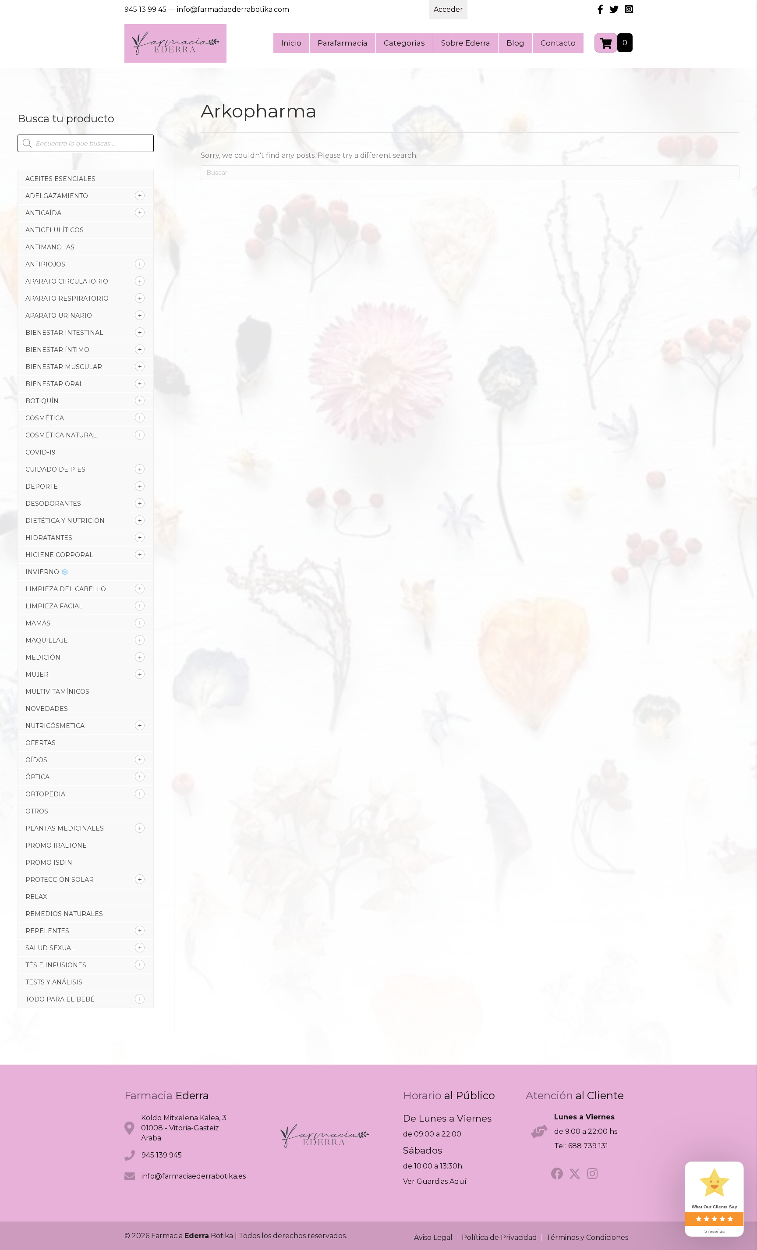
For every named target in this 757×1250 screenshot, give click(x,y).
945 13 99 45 (145, 9)
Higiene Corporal (59, 555)
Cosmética (44, 418)
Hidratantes (48, 538)
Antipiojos (45, 264)
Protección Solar (59, 880)
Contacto (558, 43)
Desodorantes (53, 504)
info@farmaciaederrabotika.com (233, 9)
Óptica (37, 777)
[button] (557, 1173)
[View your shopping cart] (605, 43)
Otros (36, 811)
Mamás (37, 623)
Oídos (36, 760)
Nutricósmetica (55, 726)
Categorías (404, 43)
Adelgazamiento (56, 196)
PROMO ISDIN (48, 862)
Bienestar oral (54, 384)
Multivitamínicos (57, 692)
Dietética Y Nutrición (65, 521)
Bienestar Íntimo (57, 350)
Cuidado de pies (55, 469)
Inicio (291, 43)
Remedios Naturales (64, 914)
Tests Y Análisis (53, 982)
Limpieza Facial (54, 606)
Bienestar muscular (63, 367)
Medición (42, 657)
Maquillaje (46, 640)
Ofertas (40, 743)
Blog (515, 43)
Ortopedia (45, 794)
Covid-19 (40, 452)
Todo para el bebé (60, 999)
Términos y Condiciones (587, 1237)
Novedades (46, 709)
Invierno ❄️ (46, 572)
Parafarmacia (343, 43)
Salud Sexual (50, 948)
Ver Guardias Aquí (435, 1181)
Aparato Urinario (58, 316)
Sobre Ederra (465, 43)
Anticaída (43, 213)
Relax (36, 897)
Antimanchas (49, 247)
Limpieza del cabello (65, 589)
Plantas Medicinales (64, 828)
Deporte (41, 486)
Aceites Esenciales (60, 179)
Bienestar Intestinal (64, 333)
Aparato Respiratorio (67, 298)
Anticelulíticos (54, 230)
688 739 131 (588, 1146)
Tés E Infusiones (55, 965)
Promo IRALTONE (56, 845)
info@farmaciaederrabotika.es (193, 1176)
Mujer (37, 674)
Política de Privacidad (499, 1237)
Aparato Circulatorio (66, 281)
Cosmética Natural (61, 435)
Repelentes (47, 931)
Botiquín (42, 401)
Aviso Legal (433, 1237)
